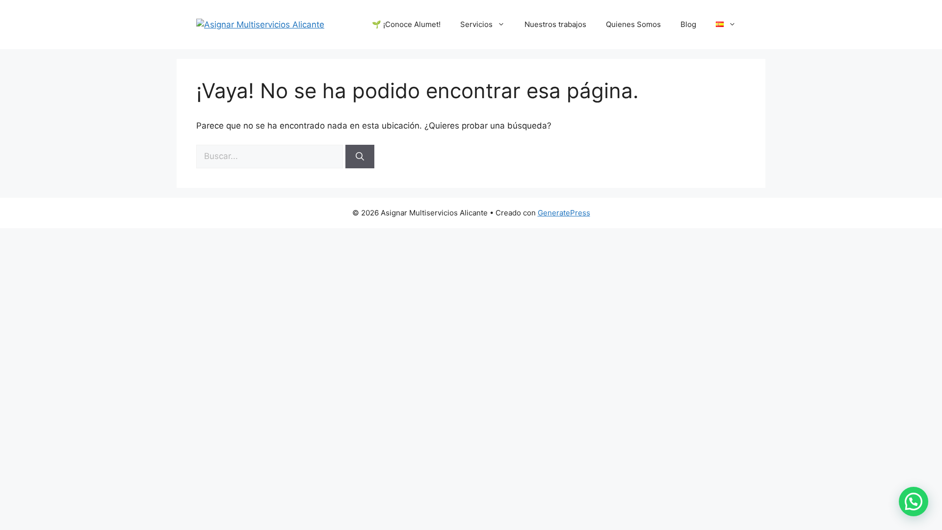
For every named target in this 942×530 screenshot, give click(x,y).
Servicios (476, 24)
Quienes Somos (633, 24)
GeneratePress (564, 212)
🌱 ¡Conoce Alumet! (406, 24)
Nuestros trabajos (555, 24)
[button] (913, 501)
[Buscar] (359, 156)
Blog (688, 24)
